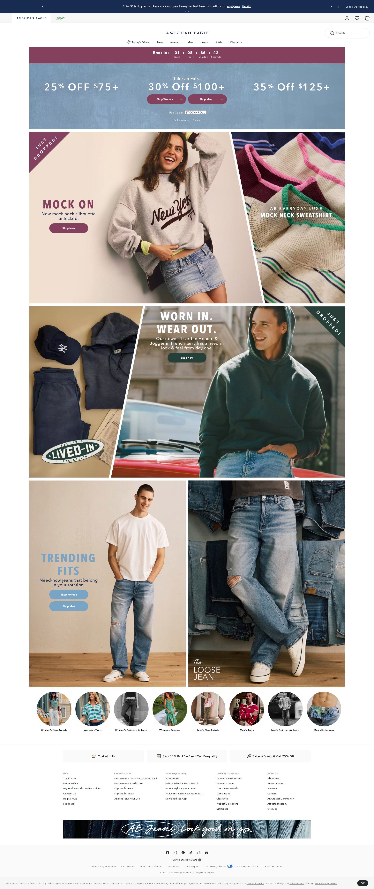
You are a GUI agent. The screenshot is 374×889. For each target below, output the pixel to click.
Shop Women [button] (165, 99)
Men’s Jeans (223, 793)
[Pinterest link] (183, 853)
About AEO (273, 778)
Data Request (192, 866)
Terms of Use (173, 866)
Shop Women (195, 6)
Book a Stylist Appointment (180, 788)
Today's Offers (140, 42)
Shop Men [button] (205, 99)
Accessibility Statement (103, 866)
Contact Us (69, 793)
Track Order (70, 778)
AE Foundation (275, 783)
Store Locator (172, 778)
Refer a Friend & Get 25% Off (181, 783)
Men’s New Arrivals (227, 788)
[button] (185, 11)
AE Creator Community (280, 798)
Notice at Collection (150, 866)
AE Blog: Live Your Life (127, 798)
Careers (271, 793)
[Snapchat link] (198, 853)
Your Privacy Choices (326, 883)
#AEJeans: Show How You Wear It (184, 793)
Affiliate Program (277, 803)
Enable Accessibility (357, 6)
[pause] (333, 491)
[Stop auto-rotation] (337, 6)
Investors (272, 788)
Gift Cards (222, 808)
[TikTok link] (190, 853)
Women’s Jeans (225, 783)
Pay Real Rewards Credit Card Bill (82, 788)
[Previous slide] (43, 7)
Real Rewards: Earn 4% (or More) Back (135, 778)
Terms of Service (255, 883)
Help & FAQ (70, 798)
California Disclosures (248, 866)
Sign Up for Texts (124, 793)
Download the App (176, 798)
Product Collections (227, 803)
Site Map (272, 808)
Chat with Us (107, 756)
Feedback (68, 803)
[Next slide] (331, 7)
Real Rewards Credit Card (129, 783)
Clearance (236, 42)
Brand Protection (274, 866)
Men (190, 42)
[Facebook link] (167, 853)
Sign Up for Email (124, 788)
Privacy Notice (296, 883)
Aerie (219, 42)
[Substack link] (206, 853)
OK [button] (363, 883)
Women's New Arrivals (229, 778)
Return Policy (70, 783)
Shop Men (212, 6)
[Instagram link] (175, 853)
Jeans (204, 42)
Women (175, 42)
